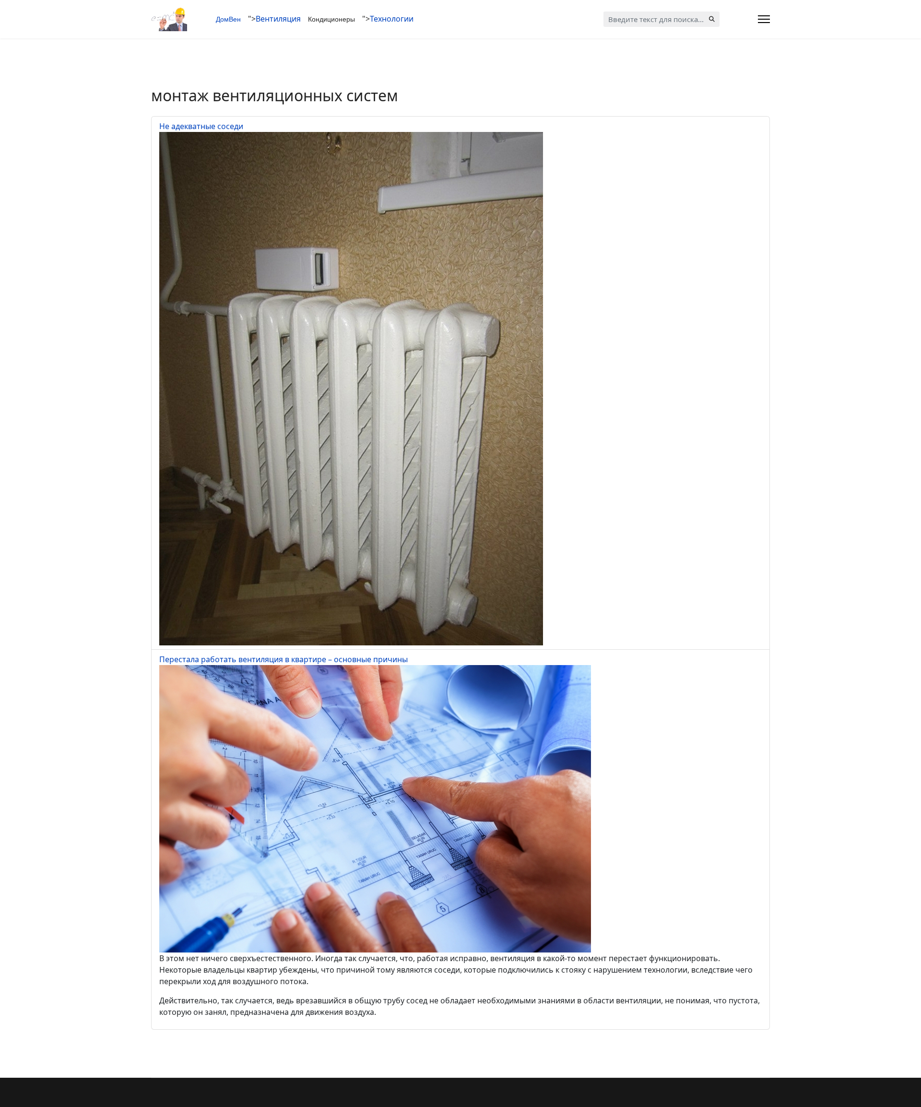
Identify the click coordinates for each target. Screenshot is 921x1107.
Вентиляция (278, 18)
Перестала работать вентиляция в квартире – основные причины (283, 659)
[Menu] (764, 19)
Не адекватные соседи (201, 126)
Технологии (391, 18)
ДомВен (228, 19)
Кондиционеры (331, 19)
